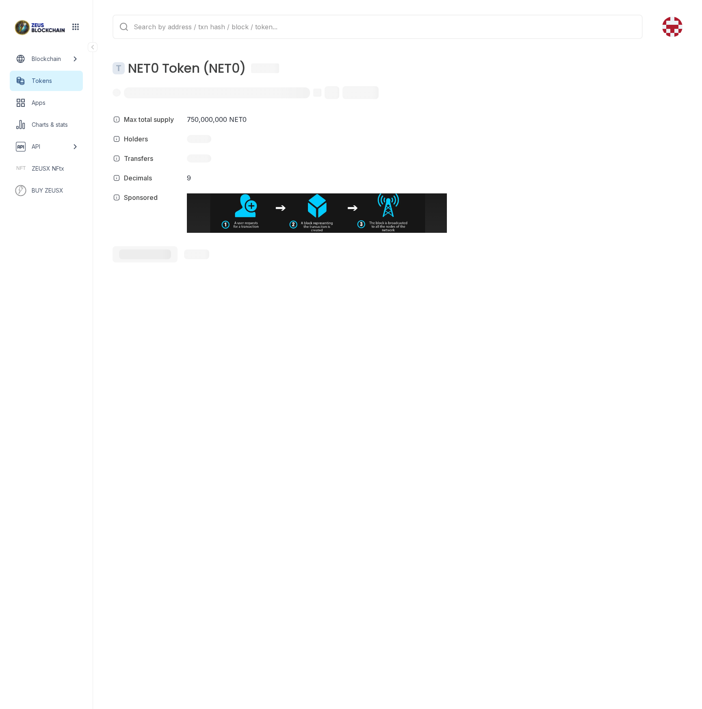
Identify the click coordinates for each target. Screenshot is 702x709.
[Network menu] (75, 27)
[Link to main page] (40, 27)
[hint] (117, 119)
